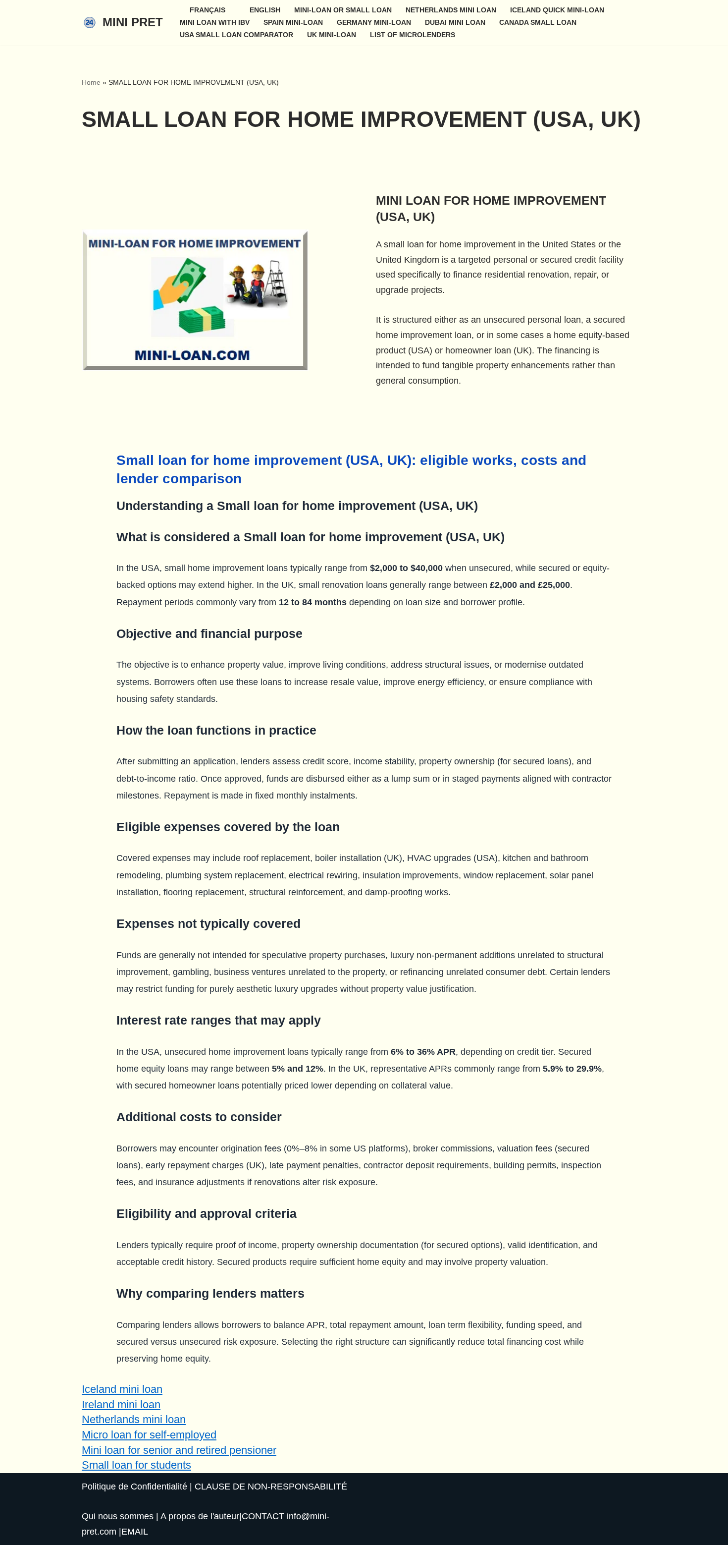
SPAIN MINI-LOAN (293, 22)
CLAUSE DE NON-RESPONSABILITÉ (271, 1486)
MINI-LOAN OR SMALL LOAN (343, 10)
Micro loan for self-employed (149, 1435)
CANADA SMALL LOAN (537, 22)
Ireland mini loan (121, 1404)
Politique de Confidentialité (134, 1486)
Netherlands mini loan (134, 1419)
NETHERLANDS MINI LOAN (451, 10)
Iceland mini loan (122, 1389)
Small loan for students (136, 1465)
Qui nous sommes (118, 1516)
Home (91, 82)
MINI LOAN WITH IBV (215, 22)
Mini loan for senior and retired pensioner (179, 1450)
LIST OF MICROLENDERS (412, 35)
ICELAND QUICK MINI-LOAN (557, 10)
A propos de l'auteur (199, 1516)
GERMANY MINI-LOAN (374, 22)
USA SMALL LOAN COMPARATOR (236, 35)
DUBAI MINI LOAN (455, 22)
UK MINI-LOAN (331, 35)
